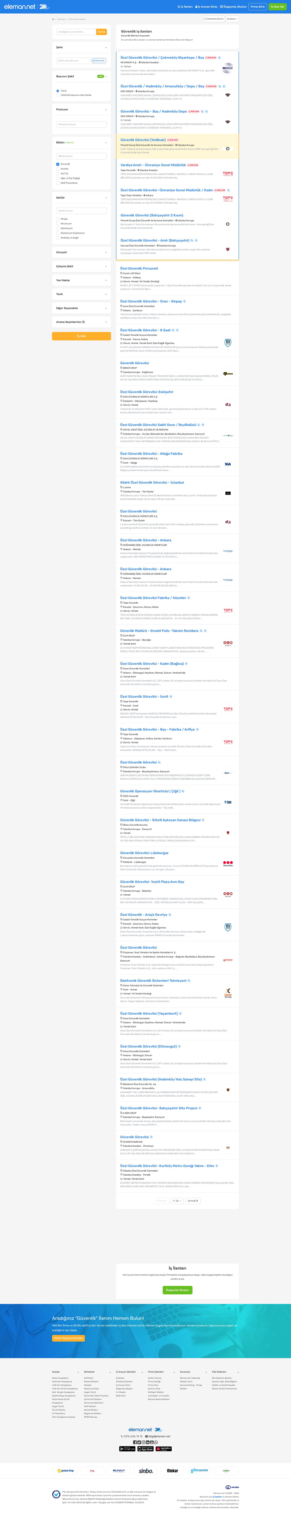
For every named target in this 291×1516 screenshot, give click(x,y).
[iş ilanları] (26, 6)
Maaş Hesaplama (60, 1378)
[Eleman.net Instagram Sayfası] (143, 1442)
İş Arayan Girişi (207, 6)
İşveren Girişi (154, 1388)
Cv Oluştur (121, 1392)
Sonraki (192, 1200)
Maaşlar (88, 1385)
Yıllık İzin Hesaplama (61, 1385)
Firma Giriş (258, 6)
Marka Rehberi (91, 1410)
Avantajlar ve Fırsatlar (158, 1396)
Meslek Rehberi (91, 1381)
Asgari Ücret (58, 1406)
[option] (65, 1471)
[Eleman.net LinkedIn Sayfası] (147, 1442)
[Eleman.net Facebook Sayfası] (135, 1442)
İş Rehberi (88, 1378)
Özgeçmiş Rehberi (92, 1413)
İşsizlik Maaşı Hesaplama (63, 1396)
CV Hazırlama (58, 1413)
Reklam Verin (186, 1381)
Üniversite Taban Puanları (96, 1396)
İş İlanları (186, 6)
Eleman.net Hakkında (190, 1378)
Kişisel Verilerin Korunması (224, 1388)
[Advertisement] (81, 370)
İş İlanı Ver (277, 6)
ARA (83, 336)
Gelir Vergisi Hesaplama (63, 1392)
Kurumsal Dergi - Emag (191, 1385)
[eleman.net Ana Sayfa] (53, 19)
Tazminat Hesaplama (62, 1381)
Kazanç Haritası (91, 1388)
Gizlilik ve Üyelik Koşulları (224, 1385)
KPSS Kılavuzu (90, 1417)
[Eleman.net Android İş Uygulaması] (127, 1448)
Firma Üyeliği (154, 1381)
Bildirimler (121, 1396)
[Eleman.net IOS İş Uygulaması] (145, 1448)
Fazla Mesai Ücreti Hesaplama (61, 1401)
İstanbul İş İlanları (124, 1381)
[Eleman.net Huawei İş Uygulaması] (164, 1448)
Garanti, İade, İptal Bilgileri (224, 1381)
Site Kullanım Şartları (222, 1378)
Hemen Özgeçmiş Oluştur (68, 1338)
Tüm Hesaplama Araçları (63, 1417)
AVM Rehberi (90, 1406)
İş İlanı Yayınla (154, 1378)
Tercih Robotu (58, 1410)
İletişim (183, 1388)
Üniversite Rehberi (93, 1399)
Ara (102, 31)
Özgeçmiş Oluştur (235, 6)
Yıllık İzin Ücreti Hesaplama (65, 1388)
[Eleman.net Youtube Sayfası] (152, 1442)
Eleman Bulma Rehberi (159, 1399)
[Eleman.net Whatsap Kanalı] (156, 1442)
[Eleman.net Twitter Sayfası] (139, 1442)
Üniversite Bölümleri (93, 1403)
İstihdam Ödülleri (156, 1392)
